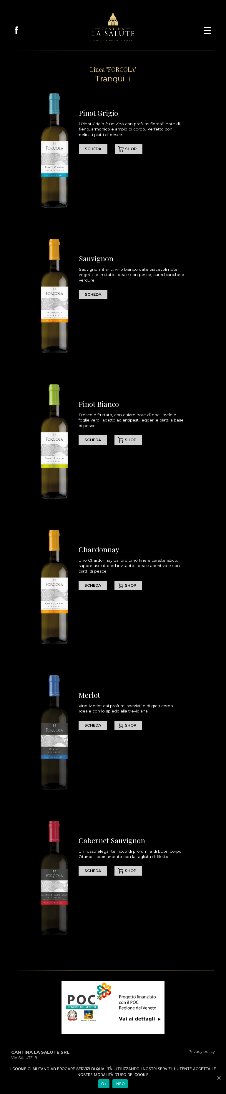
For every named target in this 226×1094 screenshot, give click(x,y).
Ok (104, 1083)
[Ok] (219, 1078)
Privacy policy (202, 1051)
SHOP (131, 149)
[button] (207, 29)
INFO (120, 1083)
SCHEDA (93, 149)
